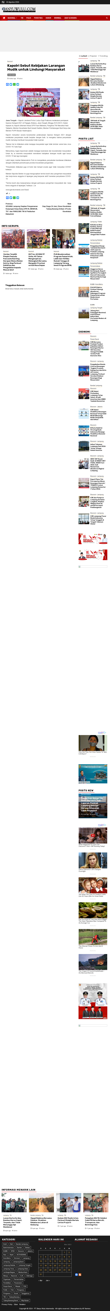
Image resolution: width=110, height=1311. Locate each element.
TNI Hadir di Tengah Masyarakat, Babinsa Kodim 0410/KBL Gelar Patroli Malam (97, 124)
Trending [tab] (103, 56)
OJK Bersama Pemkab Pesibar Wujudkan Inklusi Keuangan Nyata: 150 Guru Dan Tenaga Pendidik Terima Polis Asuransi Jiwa (97, 349)
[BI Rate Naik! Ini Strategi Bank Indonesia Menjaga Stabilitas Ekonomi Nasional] (84, 430)
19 (50, 1266)
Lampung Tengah (96, 308)
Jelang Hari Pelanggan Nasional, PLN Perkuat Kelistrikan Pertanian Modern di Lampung (98, 315)
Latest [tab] (84, 56)
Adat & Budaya (70, 18)
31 (41, 1274)
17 (41, 1266)
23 (69, 1266)
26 (50, 1270)
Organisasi (7, 1279)
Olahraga (29, 1276)
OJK (21, 1276)
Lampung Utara (23, 1269)
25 (46, 1270)
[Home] (4, 18)
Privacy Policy (7, 1304)
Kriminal (57, 18)
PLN (25, 1286)
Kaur (4, 1255)
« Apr (40, 1280)
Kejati (12, 1255)
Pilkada (17, 1286)
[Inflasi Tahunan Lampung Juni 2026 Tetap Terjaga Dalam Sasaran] (84, 446)
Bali (11, 1244)
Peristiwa (38, 18)
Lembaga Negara (9, 1272)
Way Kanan (25, 1300)
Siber (16, 1304)
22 (64, 1266)
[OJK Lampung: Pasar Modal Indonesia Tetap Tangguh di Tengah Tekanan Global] (84, 518)
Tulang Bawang (14, 1297)
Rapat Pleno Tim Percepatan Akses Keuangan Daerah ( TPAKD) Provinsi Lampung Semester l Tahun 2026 (98, 484)
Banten (19, 1247)
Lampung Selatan (96, 240)
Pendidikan (7, 1283)
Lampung (93, 61)
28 (60, 1270)
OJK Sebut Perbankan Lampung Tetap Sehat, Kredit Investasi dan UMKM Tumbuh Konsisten (97, 396)
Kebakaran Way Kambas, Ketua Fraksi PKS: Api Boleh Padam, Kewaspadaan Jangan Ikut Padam (97, 229)
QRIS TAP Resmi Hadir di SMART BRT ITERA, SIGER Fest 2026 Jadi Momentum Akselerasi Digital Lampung (98, 465)
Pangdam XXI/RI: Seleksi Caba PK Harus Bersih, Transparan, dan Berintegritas (96, 109)
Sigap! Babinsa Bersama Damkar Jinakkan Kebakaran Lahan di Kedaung (98, 82)
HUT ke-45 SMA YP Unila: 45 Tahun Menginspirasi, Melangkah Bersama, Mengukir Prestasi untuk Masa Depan (37, 259)
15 (64, 1261)
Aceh (5, 1244)
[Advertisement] (55, 37)
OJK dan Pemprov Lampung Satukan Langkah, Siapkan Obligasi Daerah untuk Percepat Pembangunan (97, 502)
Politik (100, 222)
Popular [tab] (93, 56)
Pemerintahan (95, 243)
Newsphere (75, 1309)
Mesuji (5, 1276)
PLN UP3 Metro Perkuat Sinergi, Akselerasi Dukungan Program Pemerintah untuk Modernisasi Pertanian (97, 293)
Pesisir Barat (94, 339)
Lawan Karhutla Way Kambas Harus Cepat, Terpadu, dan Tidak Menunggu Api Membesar (98, 68)
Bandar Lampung (96, 76)
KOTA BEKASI (21, 1255)
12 (50, 1261)
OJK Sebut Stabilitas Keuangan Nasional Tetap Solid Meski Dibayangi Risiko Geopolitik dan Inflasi (98, 414)
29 (64, 1270)
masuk (16, 289)
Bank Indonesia (8, 1247)
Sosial (16, 1293)
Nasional (11, 18)
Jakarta (99, 407)
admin (21, 78)
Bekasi (27, 1247)
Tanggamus (25, 1293)
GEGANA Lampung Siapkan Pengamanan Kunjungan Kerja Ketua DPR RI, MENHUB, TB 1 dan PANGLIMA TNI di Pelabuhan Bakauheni (22, 209)
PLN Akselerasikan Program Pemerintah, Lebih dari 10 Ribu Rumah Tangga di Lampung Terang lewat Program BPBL (63, 259)
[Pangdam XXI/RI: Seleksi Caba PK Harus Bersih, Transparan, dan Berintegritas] (84, 108)
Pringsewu (20, 1290)
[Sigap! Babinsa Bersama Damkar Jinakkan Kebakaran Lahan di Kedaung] (84, 81)
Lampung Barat (18, 1262)
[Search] (106, 18)
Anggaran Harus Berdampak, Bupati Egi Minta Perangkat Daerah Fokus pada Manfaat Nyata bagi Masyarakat (98, 274)
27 (55, 1270)
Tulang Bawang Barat (10, 1300)
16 (69, 1261)
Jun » (48, 1280)
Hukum (48, 18)
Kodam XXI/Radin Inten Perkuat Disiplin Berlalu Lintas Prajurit (97, 95)
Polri (28, 18)
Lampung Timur (8, 1269)
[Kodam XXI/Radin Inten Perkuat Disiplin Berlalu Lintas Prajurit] (84, 94)
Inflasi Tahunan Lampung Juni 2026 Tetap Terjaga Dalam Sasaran (98, 447)
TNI (22, 18)
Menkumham (23, 1272)
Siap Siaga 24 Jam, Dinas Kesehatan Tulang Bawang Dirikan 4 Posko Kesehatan (56, 207)
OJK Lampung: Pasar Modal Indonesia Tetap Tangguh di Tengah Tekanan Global (98, 520)
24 (41, 1270)
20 (55, 1266)
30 (69, 1270)
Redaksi (22, 1304)
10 (41, 1261)
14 (60, 1261)
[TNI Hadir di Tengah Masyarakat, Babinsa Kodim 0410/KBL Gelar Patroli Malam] (84, 123)
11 (46, 1261)
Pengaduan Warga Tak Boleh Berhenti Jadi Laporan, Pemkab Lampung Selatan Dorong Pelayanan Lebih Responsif (97, 252)
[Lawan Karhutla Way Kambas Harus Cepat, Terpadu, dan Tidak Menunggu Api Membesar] (84, 66)
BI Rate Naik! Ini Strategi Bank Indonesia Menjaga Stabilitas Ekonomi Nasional (97, 432)
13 (55, 1261)
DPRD (13, 1251)
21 (60, 1266)
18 (46, 1266)
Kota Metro (99, 284)
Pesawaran (18, 1283)
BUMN (92, 284)
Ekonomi (93, 336)
